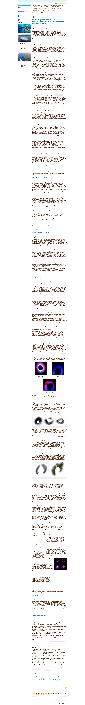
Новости (19, 16)
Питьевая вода (20, 7)
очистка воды (42, 10)
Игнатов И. (35, 27)
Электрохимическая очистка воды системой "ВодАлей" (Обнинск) (48, 680)
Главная (34, 1)
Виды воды (20, 6)
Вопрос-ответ (20, 15)
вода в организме (57, 8)
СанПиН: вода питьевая (22, 46)
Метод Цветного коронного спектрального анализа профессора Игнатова (49, 673)
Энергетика (20, 12)
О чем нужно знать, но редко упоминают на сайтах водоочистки (47, 679)
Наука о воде (39, 5)
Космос (19, 20)
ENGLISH (19, 19)
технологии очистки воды (51, 10)
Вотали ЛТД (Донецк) (39, 678)
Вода (19, 4)
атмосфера (35, 8)
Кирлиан (39, 8)
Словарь (50, 1)
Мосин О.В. (40, 27)
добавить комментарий (62, 696)
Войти (19, 3)
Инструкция (45, 1)
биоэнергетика (50, 8)
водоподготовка (36, 10)
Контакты (39, 1)
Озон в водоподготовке (39, 681)
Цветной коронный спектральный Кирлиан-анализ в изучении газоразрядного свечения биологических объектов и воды (48, 6)
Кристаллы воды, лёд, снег (22, 11)
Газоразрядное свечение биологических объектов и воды (46, 674)
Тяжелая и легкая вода (22, 8)
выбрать (34, 696)
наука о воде (44, 8)
